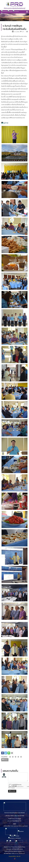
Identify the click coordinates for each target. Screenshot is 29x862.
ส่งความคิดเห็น (12, 791)
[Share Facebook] (2, 753)
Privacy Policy (14, 847)
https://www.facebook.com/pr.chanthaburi (18, 826)
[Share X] (5, 753)
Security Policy (21, 847)
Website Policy (7, 847)
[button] (27, 12)
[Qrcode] (12, 753)
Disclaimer (8, 849)
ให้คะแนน (5, 760)
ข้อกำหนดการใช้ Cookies (17, 849)
